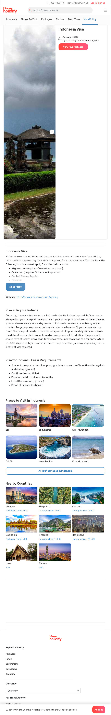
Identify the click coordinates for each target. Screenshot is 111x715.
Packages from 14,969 (50, 539)
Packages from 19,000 (83, 510)
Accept (99, 709)
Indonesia (11, 19)
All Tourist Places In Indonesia (55, 470)
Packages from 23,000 (17, 510)
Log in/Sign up (98, 2)
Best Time (74, 19)
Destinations (12, 663)
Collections (11, 669)
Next (52, 132)
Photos (60, 19)
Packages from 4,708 (16, 539)
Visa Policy (90, 19)
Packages (46, 19)
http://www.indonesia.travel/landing (37, 297)
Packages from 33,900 (50, 510)
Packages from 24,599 (83, 539)
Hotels (9, 658)
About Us (10, 673)
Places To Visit (29, 19)
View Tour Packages (73, 46)
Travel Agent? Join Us (77, 2)
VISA (8, 567)
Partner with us (13, 704)
